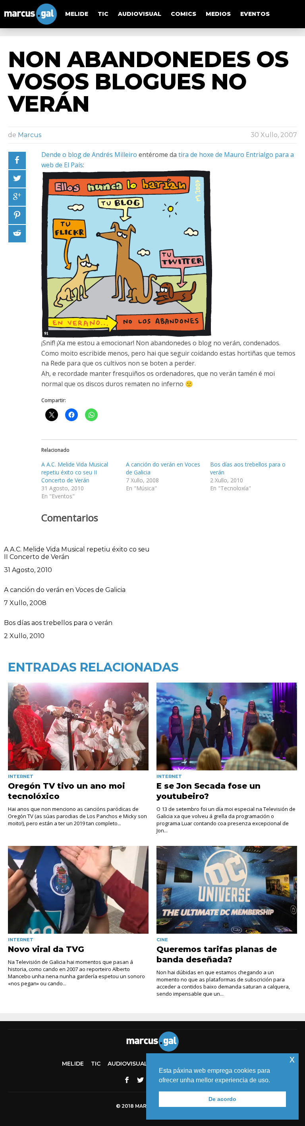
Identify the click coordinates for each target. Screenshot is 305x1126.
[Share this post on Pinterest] (17, 215)
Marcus (29, 135)
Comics (183, 13)
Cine (162, 939)
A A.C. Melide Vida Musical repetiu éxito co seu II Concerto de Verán (74, 472)
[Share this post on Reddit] (17, 233)
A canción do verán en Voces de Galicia (64, 590)
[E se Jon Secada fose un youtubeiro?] (226, 726)
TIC (103, 13)
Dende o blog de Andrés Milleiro (89, 154)
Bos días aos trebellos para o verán (58, 623)
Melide (76, 13)
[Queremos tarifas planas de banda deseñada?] (226, 890)
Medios (218, 13)
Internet (20, 776)
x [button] (292, 1059)
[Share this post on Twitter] (17, 179)
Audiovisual (139, 13)
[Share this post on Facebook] (17, 160)
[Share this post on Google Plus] (17, 197)
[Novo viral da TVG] (78, 890)
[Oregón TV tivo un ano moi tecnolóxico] (78, 726)
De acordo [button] (222, 1099)
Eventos (255, 13)
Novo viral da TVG (46, 949)
